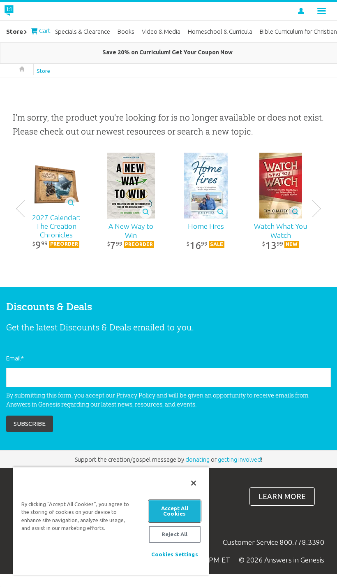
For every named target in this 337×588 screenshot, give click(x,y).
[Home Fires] (206, 185)
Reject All (174, 534)
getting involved (239, 459)
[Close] (194, 483)
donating (197, 459)
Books (126, 31)
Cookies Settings (174, 554)
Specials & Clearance (82, 31)
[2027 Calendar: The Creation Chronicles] (56, 185)
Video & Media (161, 31)
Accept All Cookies (174, 510)
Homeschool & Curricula (220, 31)
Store (43, 71)
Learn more (282, 496)
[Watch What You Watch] (281, 185)
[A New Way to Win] (131, 185)
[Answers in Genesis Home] (27, 11)
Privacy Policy (135, 395)
